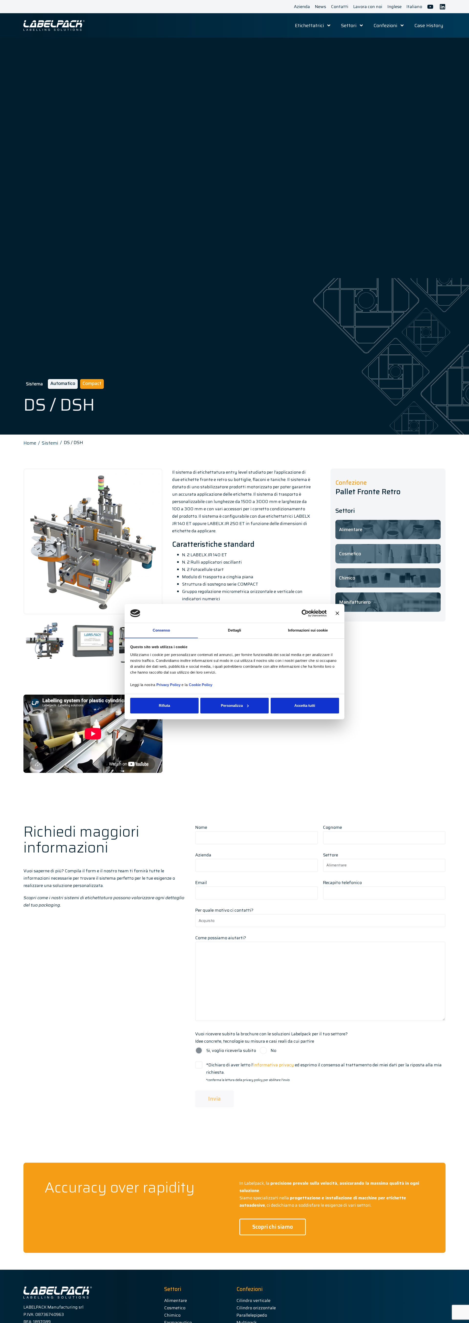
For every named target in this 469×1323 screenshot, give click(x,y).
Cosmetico (174, 1307)
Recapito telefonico (342, 882)
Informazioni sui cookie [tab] (308, 630)
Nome (201, 827)
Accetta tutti (304, 705)
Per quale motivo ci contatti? (224, 910)
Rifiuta (164, 705)
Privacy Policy (168, 684)
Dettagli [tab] (234, 630)
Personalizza (232, 705)
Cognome (332, 827)
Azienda (203, 855)
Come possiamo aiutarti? (220, 937)
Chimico (172, 1315)
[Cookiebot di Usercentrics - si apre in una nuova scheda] (305, 613)
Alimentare (175, 1300)
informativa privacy (273, 1064)
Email (201, 882)
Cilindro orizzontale (256, 1307)
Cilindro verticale (253, 1300)
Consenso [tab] (161, 630)
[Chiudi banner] (337, 613)
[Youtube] (430, 7)
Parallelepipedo (251, 1315)
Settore (330, 855)
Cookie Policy (200, 684)
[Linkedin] (442, 7)
